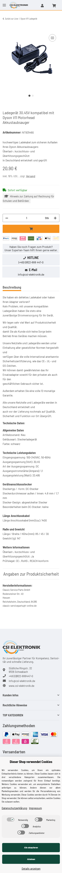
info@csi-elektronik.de (31, 274)
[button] (42, 5)
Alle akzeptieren (31, 847)
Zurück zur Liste (11, 18)
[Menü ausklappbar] (4, 2)
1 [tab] (29, 96)
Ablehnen (31, 859)
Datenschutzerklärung (14, 808)
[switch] (10, 819)
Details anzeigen (31, 868)
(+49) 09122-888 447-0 (31, 262)
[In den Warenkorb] (5, 30)
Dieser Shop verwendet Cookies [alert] (31, 762)
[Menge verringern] (7, 218)
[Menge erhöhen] (55, 218)
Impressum (35, 808)
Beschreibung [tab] (12, 287)
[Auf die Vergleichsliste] (52, 38)
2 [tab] (33, 96)
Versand (30, 176)
